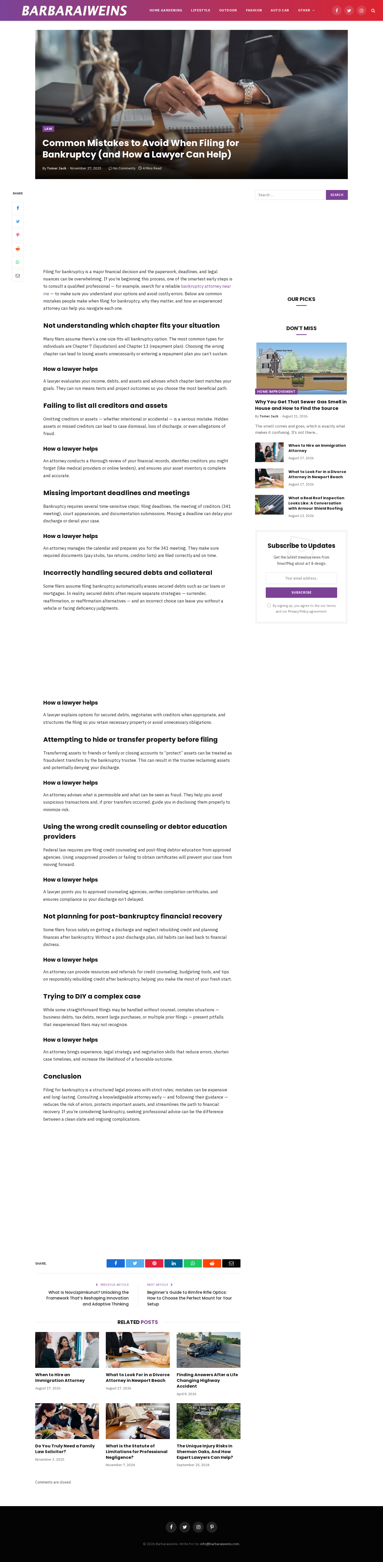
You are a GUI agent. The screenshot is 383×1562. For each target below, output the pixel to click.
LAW (48, 128)
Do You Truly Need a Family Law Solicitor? (65, 1449)
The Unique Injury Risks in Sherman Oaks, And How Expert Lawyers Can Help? (205, 1451)
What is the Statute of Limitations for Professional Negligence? (137, 1451)
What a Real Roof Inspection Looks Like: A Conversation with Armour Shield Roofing (316, 503)
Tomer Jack (56, 168)
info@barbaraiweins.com (219, 1544)
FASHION (254, 10)
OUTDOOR (228, 10)
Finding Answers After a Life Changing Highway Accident (207, 1380)
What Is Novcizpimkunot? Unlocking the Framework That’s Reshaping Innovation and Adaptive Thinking (87, 1298)
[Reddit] (18, 249)
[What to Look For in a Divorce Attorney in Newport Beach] (138, 1350)
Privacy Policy (298, 611)
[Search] (372, 10)
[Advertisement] (137, 229)
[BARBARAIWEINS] (74, 10)
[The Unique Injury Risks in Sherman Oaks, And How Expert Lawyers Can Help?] (208, 1421)
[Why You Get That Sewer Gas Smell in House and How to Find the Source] (301, 369)
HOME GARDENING (166, 10)
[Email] (18, 276)
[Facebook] (18, 208)
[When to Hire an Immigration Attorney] (67, 1350)
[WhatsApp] (18, 262)
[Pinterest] (18, 235)
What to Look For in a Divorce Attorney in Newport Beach (138, 1377)
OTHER (304, 10)
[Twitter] (18, 222)
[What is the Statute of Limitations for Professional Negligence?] (138, 1421)
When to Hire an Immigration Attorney (60, 1377)
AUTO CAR (280, 10)
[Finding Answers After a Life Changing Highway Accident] (208, 1350)
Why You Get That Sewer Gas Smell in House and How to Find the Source (301, 405)
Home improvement (276, 391)
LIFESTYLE (200, 10)
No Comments (124, 168)
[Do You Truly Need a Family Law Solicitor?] (67, 1421)
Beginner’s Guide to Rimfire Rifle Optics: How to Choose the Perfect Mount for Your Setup (189, 1298)
